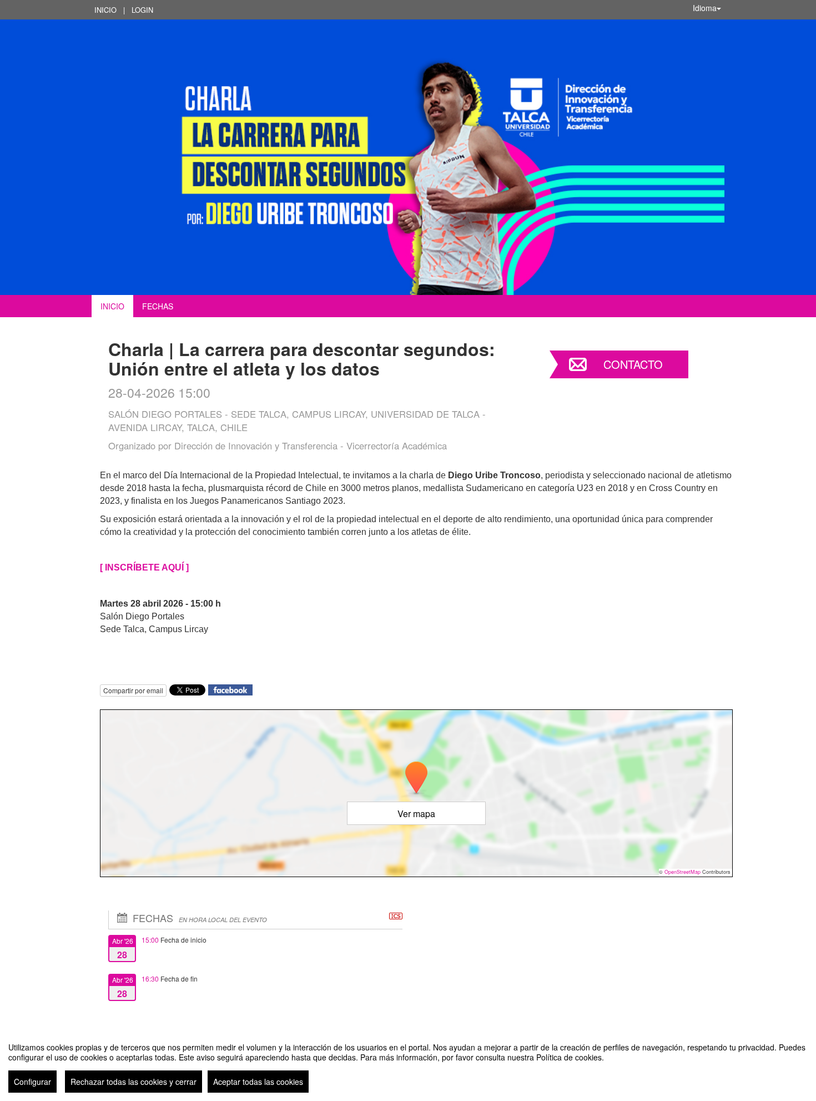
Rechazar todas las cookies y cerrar (133, 1081)
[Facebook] (230, 688)
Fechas (157, 306)
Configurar (32, 1081)
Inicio (105, 9)
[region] (408, 1063)
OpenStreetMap (682, 871)
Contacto (633, 364)
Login (142, 9)
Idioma (705, 7)
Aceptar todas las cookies (258, 1081)
